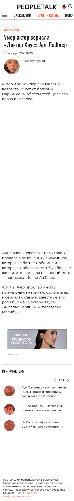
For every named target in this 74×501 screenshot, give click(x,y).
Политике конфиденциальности (20, 494)
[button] (68, 380)
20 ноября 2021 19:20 (18, 53)
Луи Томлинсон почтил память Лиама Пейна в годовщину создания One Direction (44, 392)
